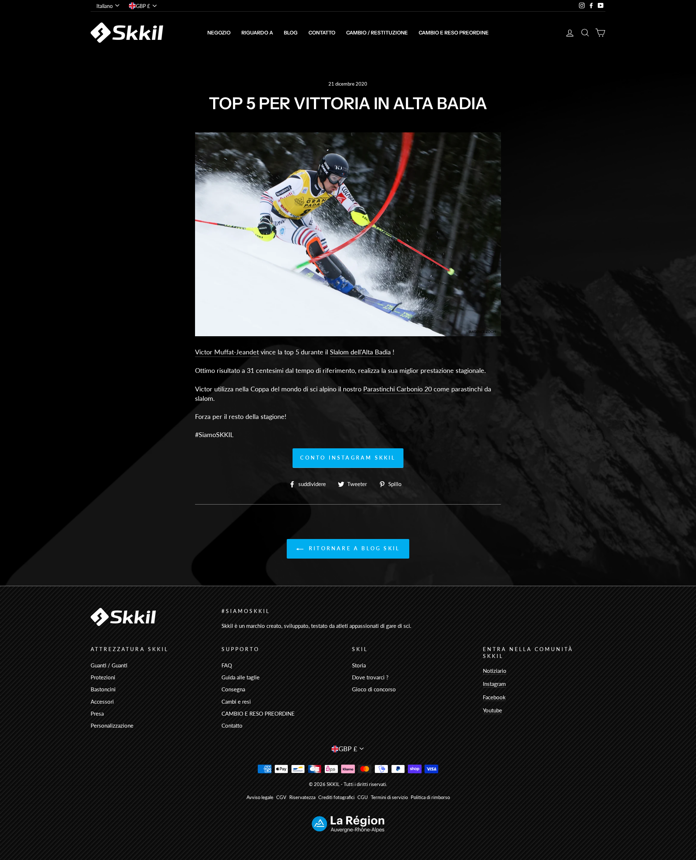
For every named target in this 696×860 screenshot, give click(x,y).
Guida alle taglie (240, 677)
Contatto (321, 32)
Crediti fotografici (336, 797)
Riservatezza (302, 797)
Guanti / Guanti (109, 665)
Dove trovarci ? (370, 677)
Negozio (219, 32)
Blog (291, 32)
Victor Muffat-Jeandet (227, 352)
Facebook (494, 697)
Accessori (102, 701)
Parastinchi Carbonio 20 (397, 389)
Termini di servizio (389, 797)
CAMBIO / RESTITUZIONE (377, 32)
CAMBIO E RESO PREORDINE (454, 32)
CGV (281, 797)
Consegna (233, 689)
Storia (359, 665)
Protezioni (103, 677)
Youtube (492, 710)
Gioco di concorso (374, 689)
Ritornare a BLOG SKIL (353, 548)
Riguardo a (257, 32)
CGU (362, 797)
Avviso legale (259, 797)
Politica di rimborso (430, 797)
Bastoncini (103, 689)
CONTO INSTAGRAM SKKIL (347, 457)
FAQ (226, 665)
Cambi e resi (236, 701)
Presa (97, 713)
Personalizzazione (112, 725)
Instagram (494, 683)
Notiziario (494, 670)
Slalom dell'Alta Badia (360, 352)
